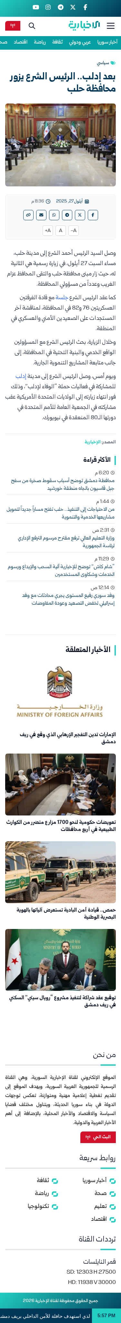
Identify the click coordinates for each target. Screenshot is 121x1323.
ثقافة (57, 42)
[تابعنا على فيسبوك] (85, 8)
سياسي (103, 63)
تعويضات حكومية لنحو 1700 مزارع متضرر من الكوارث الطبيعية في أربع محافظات (61, 826)
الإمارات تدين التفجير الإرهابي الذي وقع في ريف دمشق (68, 738)
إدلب (20, 377)
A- (73, 231)
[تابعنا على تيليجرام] (60, 8)
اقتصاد (20, 42)
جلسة (61, 298)
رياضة (40, 42)
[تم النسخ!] (28, 215)
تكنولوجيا (38, 1207)
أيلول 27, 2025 (69, 201)
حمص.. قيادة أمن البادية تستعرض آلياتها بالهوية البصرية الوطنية (66, 914)
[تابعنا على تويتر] (73, 8)
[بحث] (31, 25)
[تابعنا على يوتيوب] (35, 8)
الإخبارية (93, 442)
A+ (48, 231)
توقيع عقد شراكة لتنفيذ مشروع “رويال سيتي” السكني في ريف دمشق (62, 1001)
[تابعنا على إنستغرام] (48, 8)
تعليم (100, 1207)
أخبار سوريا (107, 42)
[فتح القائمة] (111, 26)
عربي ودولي (80, 42)
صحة (101, 1194)
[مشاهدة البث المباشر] (12, 25)
